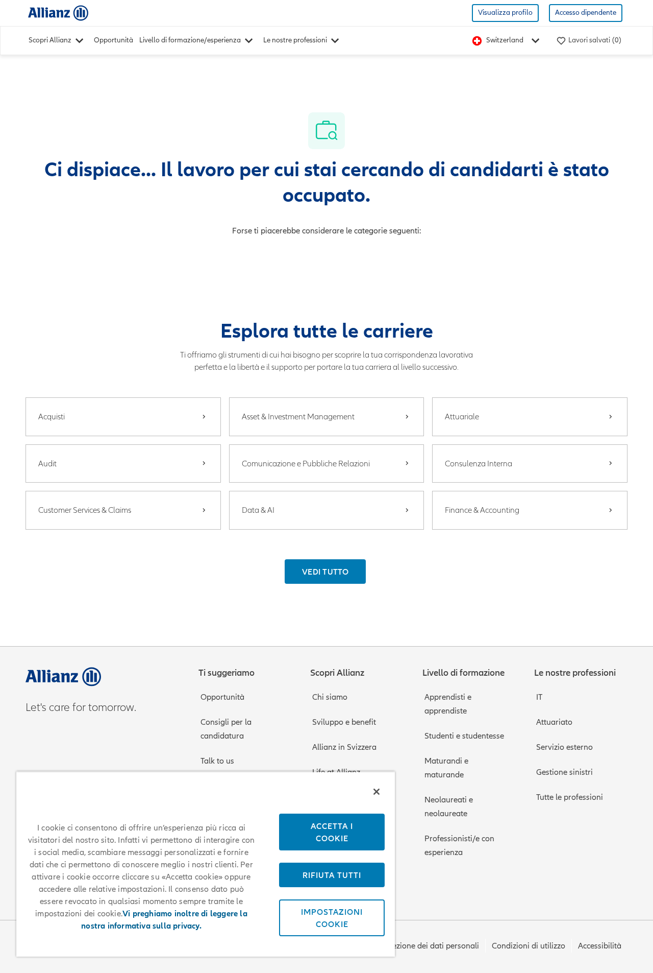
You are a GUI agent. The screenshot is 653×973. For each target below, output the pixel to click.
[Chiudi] (376, 791)
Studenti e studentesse (464, 736)
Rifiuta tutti (332, 875)
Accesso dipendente (585, 12)
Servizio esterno (564, 747)
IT (539, 697)
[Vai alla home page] (58, 12)
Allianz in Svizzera (344, 747)
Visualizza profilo (505, 12)
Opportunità (113, 40)
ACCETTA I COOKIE (332, 832)
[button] (325, 571)
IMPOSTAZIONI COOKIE (332, 918)
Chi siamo (329, 697)
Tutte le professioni (569, 797)
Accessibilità (599, 946)
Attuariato (554, 722)
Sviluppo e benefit (344, 722)
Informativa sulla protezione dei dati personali (397, 946)
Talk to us (217, 761)
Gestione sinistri (564, 772)
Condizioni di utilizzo (528, 946)
